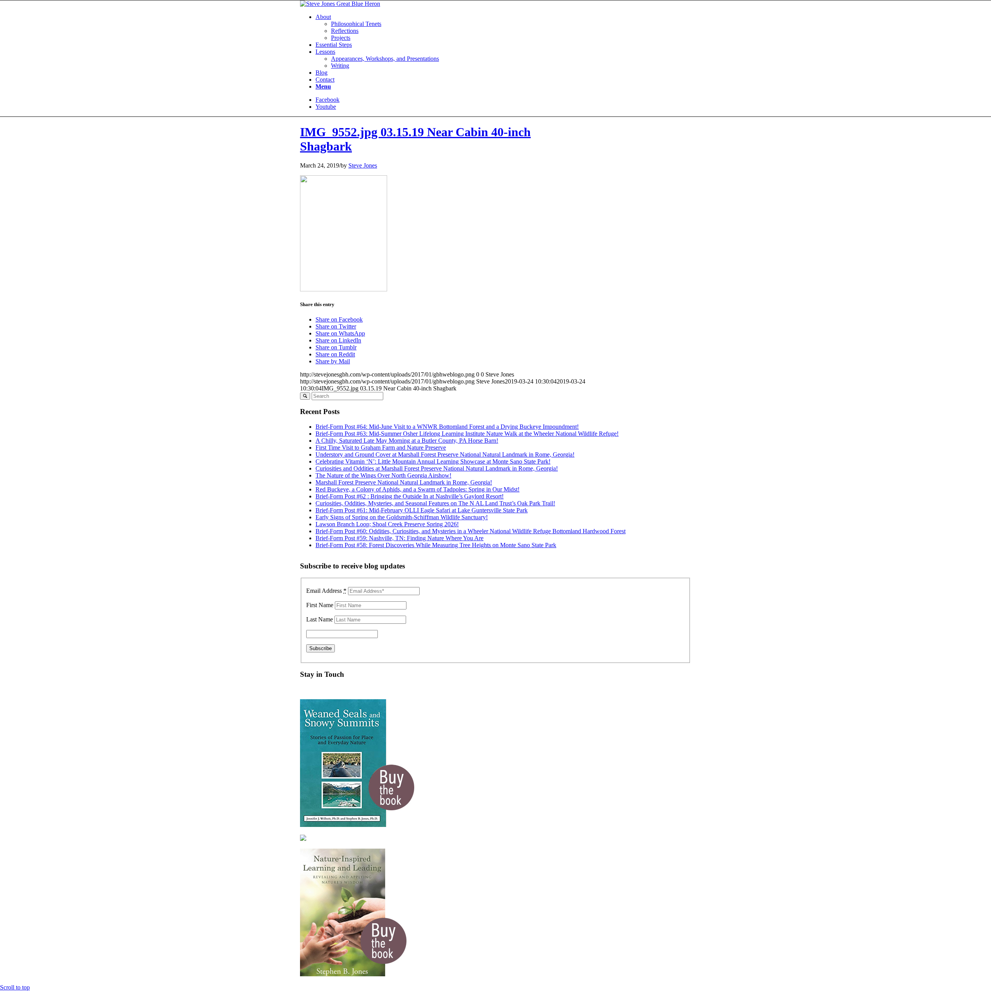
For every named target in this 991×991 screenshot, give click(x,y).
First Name (319, 605)
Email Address (326, 590)
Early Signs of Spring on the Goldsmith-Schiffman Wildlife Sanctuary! (401, 517)
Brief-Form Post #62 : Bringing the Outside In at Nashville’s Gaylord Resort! (409, 496)
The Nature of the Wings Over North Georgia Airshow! (383, 475)
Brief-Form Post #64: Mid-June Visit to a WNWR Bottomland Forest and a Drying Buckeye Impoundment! (447, 426)
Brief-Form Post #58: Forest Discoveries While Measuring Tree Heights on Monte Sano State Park (435, 545)
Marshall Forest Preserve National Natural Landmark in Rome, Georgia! (403, 482)
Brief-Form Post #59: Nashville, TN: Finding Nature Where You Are (399, 538)
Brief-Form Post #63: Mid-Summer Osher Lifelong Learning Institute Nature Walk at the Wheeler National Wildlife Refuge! (467, 433)
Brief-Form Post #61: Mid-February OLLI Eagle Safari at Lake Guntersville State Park (421, 510)
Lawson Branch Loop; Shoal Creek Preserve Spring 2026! (387, 524)
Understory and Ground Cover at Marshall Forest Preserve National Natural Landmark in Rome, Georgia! (444, 454)
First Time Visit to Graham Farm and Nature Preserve (380, 447)
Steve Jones (362, 165)
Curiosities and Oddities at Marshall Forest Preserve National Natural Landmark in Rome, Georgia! (436, 468)
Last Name (319, 619)
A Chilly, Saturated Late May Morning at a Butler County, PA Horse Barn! (406, 440)
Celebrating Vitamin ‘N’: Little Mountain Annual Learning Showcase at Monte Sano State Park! (432, 461)
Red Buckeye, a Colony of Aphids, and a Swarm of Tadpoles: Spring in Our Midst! (417, 489)
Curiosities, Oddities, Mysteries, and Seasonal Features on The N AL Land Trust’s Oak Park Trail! (435, 503)
